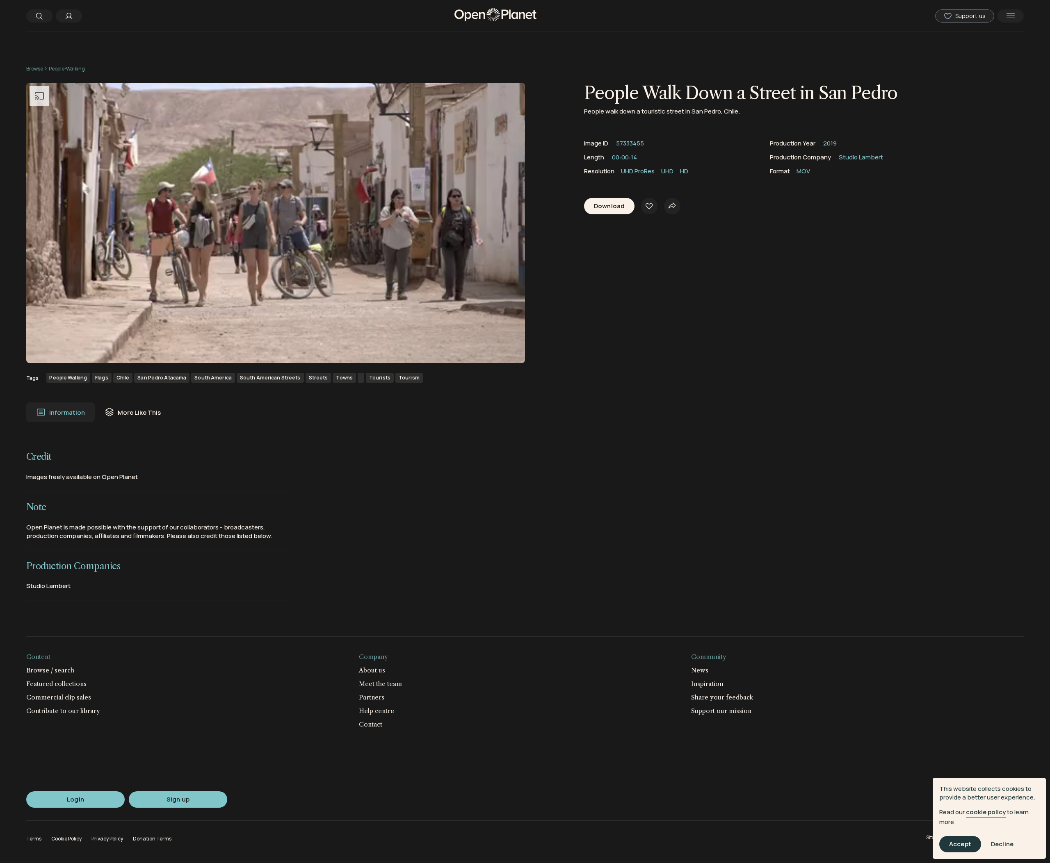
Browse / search (50, 670)
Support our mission (721, 711)
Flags (101, 377)
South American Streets (270, 377)
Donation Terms (152, 838)
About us (372, 670)
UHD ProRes (638, 171)
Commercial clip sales (58, 697)
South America (213, 377)
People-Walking (67, 68)
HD (684, 171)
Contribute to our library (63, 711)
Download (609, 206)
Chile (123, 377)
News (699, 670)
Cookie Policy (66, 838)
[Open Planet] (495, 15)
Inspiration (707, 684)
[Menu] (1011, 16)
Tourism (409, 377)
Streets (318, 377)
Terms (33, 838)
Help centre (376, 711)
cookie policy (986, 812)
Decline (1002, 844)
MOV (803, 171)
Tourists (379, 377)
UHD (667, 171)
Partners (371, 697)
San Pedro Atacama (161, 377)
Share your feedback (722, 697)
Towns (344, 377)
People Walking (68, 377)
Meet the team (380, 684)
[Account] (69, 16)
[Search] (39, 16)
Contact (370, 724)
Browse (34, 68)
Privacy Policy (107, 838)
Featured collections (56, 684)
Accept (960, 844)
